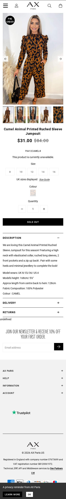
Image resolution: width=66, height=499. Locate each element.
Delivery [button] (9, 302)
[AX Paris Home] (33, 5)
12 (32, 171)
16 (54, 171)
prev (5, 59)
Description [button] (12, 238)
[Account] (16, 5)
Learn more (12, 494)
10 (21, 171)
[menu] (5, 6)
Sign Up (58, 346)
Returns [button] (9, 312)
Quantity (33, 201)
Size (33, 163)
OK (29, 494)
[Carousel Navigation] (33, 59)
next (60, 59)
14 (43, 171)
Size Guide (44, 179)
